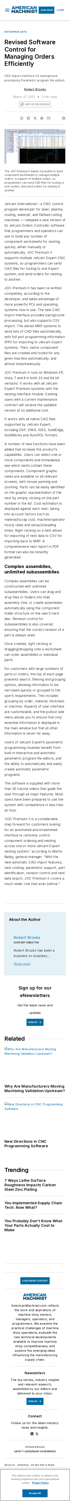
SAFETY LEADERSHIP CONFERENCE (35, 1451)
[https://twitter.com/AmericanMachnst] (37, 1434)
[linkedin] (28, 118)
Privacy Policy (40, 1482)
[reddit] (42, 118)
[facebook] (22, 118)
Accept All (35, 1493)
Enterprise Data (15, 31)
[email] (48, 118)
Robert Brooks (35, 89)
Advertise (23, 1464)
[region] (35, 1485)
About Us (9, 1464)
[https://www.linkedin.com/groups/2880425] (32, 1434)
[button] (7, 10)
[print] (64, 118)
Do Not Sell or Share (43, 1464)
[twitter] (35, 118)
